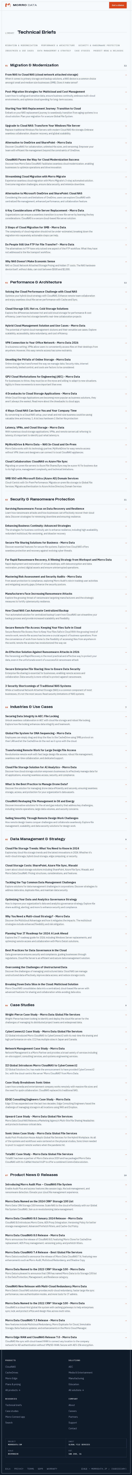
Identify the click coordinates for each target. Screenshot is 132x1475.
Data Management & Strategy (54, 50)
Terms (30, 1468)
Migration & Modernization (21, 45)
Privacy (19, 1468)
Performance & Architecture (58, 45)
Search (9, 1422)
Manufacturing (76, 1378)
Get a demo (118, 5)
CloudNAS (10, 1366)
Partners (73, 1416)
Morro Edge (11, 1378)
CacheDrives (11, 1372)
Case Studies (82, 50)
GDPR (40, 1468)
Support (73, 1422)
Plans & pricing (13, 1384)
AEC (71, 1366)
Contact (73, 1428)
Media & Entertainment (81, 1372)
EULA (8, 1468)
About (72, 1405)
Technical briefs (13, 1405)
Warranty (52, 1468)
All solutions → (76, 1390)
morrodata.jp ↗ (100, 1468)
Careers (73, 1411)
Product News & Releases (108, 50)
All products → (12, 1390)
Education (74, 1384)
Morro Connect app (15, 1416)
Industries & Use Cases (19, 50)
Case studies (12, 1411)
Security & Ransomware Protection (99, 45)
